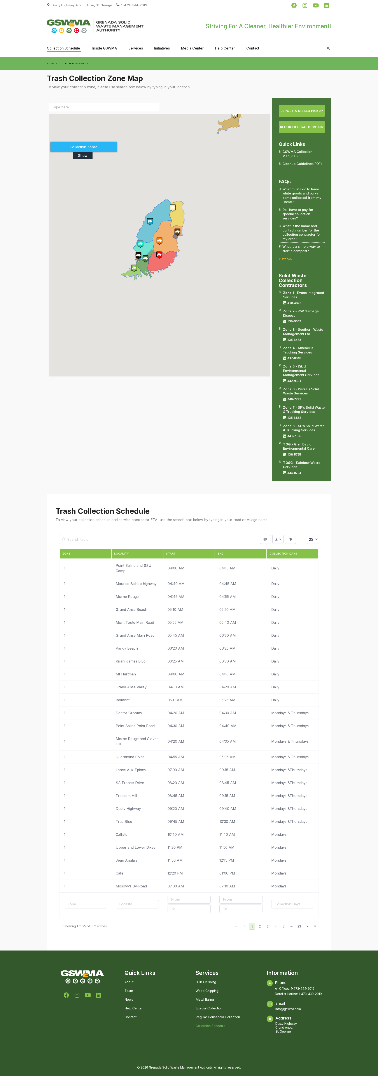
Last (315, 926)
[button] (159, 241)
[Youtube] (315, 5)
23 (299, 926)
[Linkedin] (326, 5)
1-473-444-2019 (134, 5)
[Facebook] (294, 5)
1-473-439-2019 (310, 994)
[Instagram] (305, 5)
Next (307, 926)
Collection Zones (84, 147)
